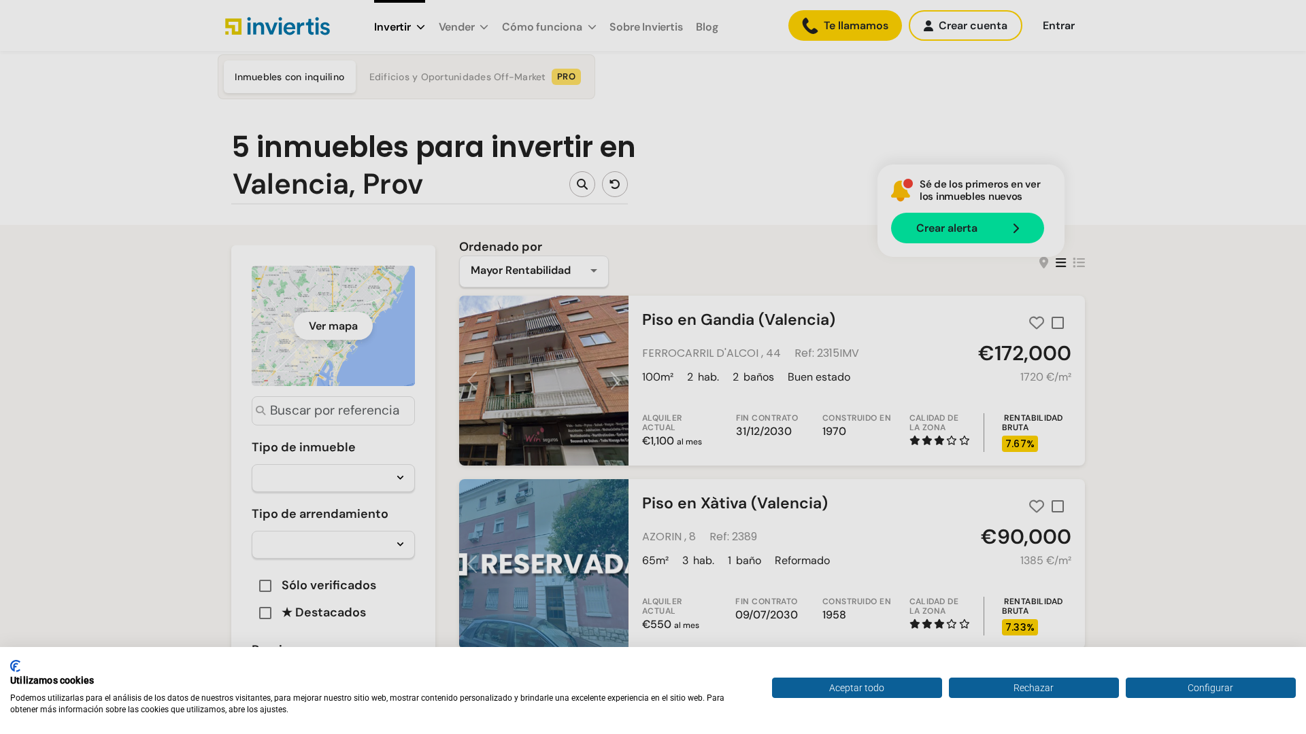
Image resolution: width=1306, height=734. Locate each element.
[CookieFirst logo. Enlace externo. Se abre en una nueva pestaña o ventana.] (15, 666)
